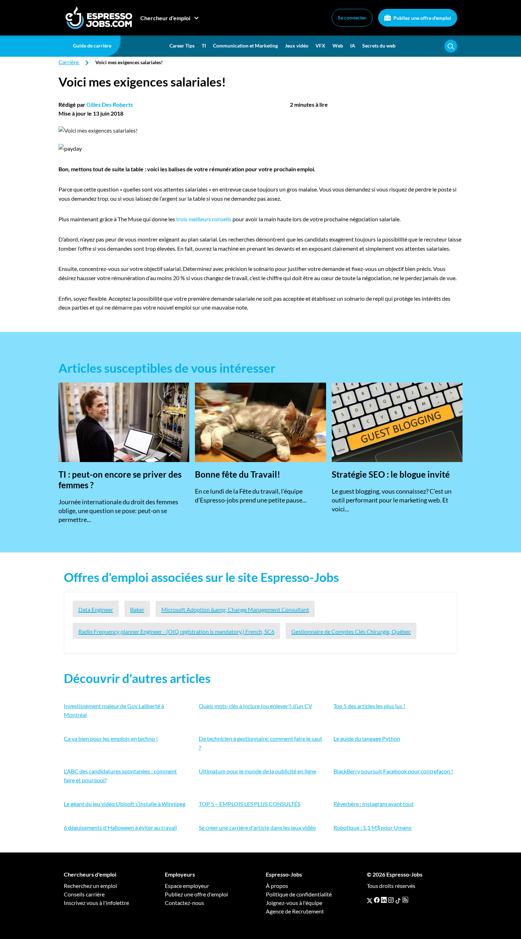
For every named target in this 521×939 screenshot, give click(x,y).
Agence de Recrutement (295, 911)
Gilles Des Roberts (109, 104)
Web (337, 46)
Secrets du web (379, 46)
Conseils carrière (84, 894)
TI (204, 46)
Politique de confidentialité (299, 894)
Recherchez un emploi (90, 885)
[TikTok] (398, 900)
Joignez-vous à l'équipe (294, 902)
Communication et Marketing (245, 46)
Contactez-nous (184, 902)
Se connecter (352, 18)
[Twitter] (369, 900)
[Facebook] (377, 900)
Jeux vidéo (296, 46)
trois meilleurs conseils (203, 219)
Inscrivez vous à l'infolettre (96, 902)
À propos (277, 885)
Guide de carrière (92, 46)
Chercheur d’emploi (165, 18)
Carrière (68, 62)
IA (352, 46)
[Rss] (405, 900)
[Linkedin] (384, 900)
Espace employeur (187, 885)
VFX (320, 46)
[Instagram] (391, 900)
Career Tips (182, 46)
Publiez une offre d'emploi (421, 18)
